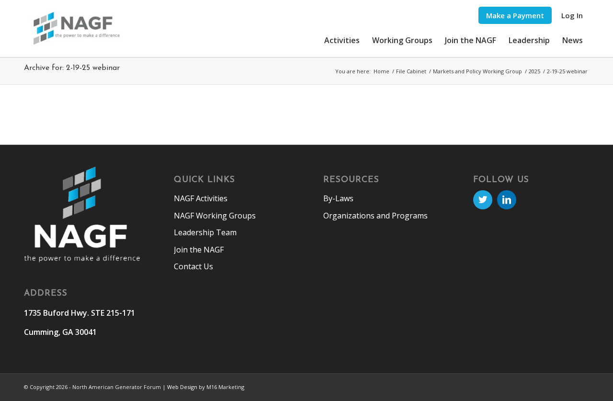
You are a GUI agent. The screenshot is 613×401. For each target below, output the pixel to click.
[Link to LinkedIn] (506, 199)
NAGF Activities (200, 198)
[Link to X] (482, 199)
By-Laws (338, 198)
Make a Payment (515, 15)
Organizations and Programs (375, 215)
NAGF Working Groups (215, 215)
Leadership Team (205, 232)
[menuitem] (515, 15)
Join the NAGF (199, 249)
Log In (572, 15)
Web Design (182, 386)
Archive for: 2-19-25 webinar (72, 68)
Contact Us (193, 266)
